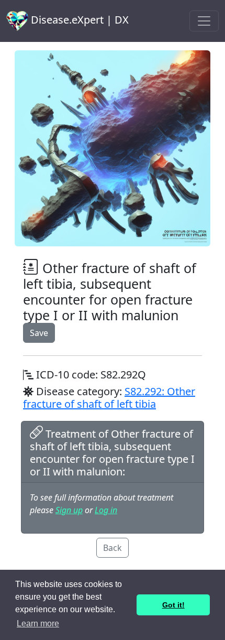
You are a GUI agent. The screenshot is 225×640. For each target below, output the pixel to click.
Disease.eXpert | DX (78, 20)
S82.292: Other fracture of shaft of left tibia (109, 397)
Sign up (69, 510)
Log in (106, 510)
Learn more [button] (38, 623)
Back (112, 548)
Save (39, 333)
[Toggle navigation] (204, 20)
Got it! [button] (173, 605)
